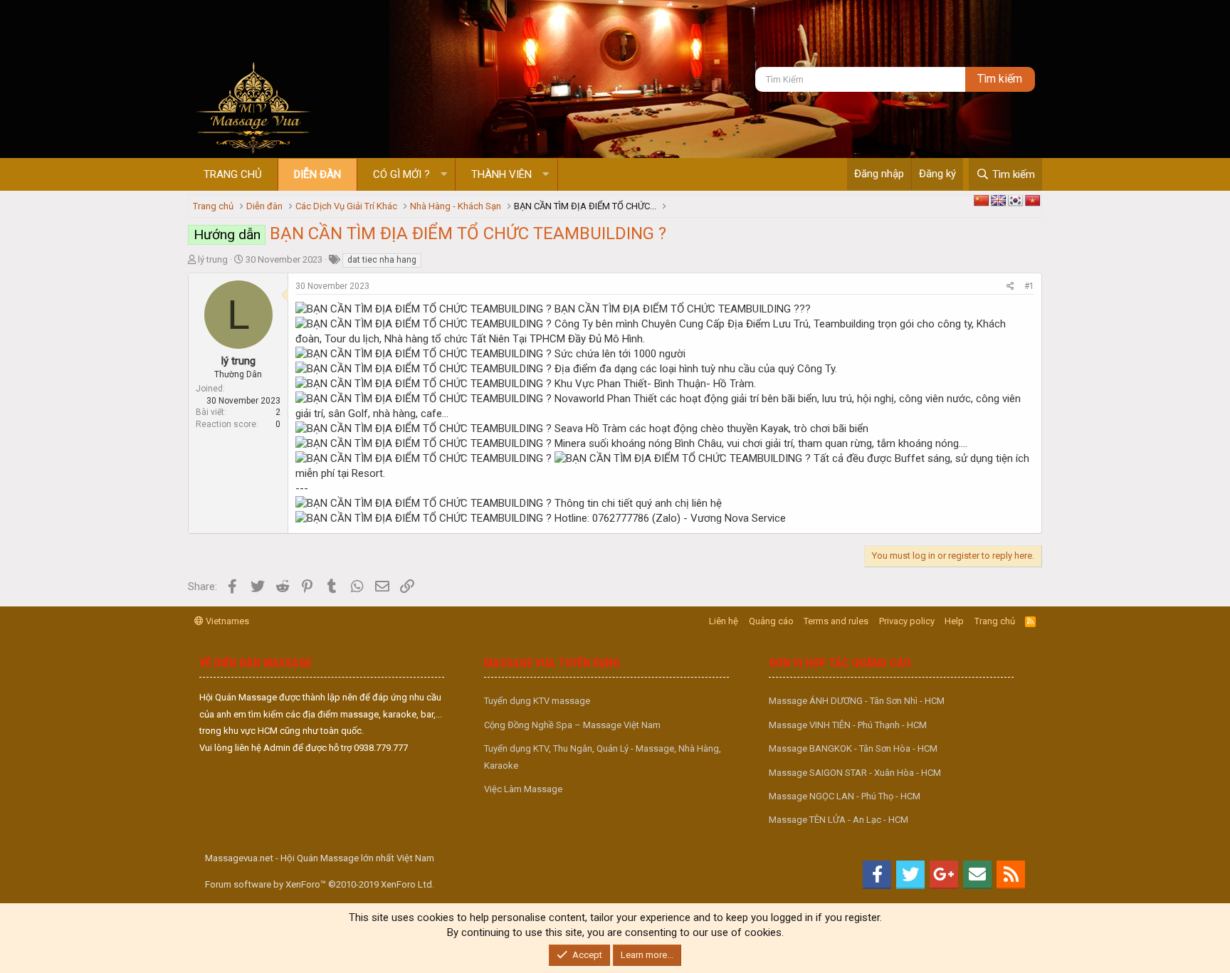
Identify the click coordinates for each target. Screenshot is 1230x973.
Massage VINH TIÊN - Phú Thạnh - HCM (848, 725)
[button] (444, 175)
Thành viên (501, 174)
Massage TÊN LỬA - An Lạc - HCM (838, 819)
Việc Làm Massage (523, 789)
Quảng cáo (771, 621)
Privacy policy (907, 621)
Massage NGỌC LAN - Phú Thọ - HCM (844, 796)
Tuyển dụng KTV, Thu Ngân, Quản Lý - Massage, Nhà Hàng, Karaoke (602, 756)
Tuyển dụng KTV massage (537, 700)
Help (954, 621)
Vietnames (226, 621)
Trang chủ (233, 174)
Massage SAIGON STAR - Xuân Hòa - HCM (855, 772)
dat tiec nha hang (381, 260)
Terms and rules (836, 621)
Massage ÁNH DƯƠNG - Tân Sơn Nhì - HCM (857, 700)
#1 (1029, 286)
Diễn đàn (317, 174)
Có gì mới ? (401, 174)
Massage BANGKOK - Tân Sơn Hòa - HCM (853, 748)
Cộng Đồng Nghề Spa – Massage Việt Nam (572, 725)
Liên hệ (723, 621)
